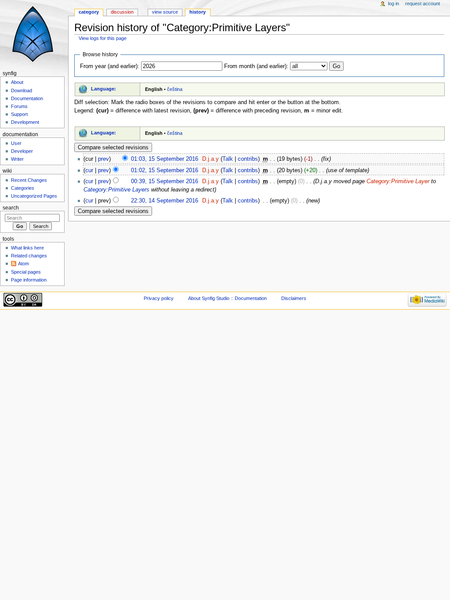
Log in (393, 3)
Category (89, 11)
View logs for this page (103, 38)
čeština (174, 89)
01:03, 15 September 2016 (164, 159)
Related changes (29, 255)
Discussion (122, 11)
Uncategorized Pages (34, 196)
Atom (23, 263)
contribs (248, 159)
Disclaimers (293, 298)
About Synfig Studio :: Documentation (227, 298)
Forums (19, 106)
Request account (422, 3)
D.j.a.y (210, 159)
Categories (22, 188)
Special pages (26, 272)
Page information (29, 279)
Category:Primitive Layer (398, 181)
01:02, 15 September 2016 (164, 170)
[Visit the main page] (34, 34)
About (17, 82)
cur (89, 170)
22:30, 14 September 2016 (164, 201)
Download (21, 90)
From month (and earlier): (256, 66)
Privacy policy (159, 298)
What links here (27, 247)
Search (11, 207)
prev (103, 159)
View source (165, 11)
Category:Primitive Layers (116, 190)
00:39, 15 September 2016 (164, 181)
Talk (227, 159)
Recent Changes (29, 180)
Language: (103, 88)
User (16, 143)
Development (25, 122)
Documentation (27, 98)
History (197, 11)
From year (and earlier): (109, 66)
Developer (22, 151)
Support (19, 114)
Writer (17, 159)
